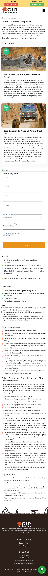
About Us (20, 571)
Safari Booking (37, 4)
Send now (24, 245)
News (35, 569)
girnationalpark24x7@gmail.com (24, 563)
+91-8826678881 (11, 1)
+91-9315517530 (36, 1)
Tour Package (11, 4)
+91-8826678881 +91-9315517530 (24, 557)
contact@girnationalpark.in (24, 560)
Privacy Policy (24, 543)
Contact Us (27, 571)
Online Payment (24, 546)
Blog (31, 569)
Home (3, 18)
